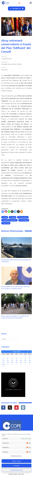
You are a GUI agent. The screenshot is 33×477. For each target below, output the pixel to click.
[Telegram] (15, 211)
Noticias (14, 64)
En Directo (16, 8)
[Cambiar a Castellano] (19, 3)
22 (25, 362)
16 (29, 360)
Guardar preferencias (16, 470)
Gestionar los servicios (16, 455)
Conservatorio (23, 217)
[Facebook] (2, 211)
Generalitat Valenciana (10, 220)
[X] (12, 211)
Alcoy (9, 64)
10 (3, 360)
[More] (21, 211)
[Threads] (18, 211)
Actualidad (4, 64)
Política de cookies (12, 474)
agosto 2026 (16, 351)
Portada (19, 64)
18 (8, 362)
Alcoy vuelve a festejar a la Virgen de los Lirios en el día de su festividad (15, 317)
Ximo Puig (6, 223)
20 (16, 362)
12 (12, 360)
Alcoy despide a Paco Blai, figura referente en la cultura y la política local (15, 287)
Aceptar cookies (16, 461)
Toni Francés (24, 220)
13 (16, 360)
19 (12, 362)
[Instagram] (5, 211)
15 (25, 360)
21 (21, 362)
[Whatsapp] (9, 211)
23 (29, 362)
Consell (13, 217)
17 (3, 362)
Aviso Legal (21, 474)
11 (8, 360)
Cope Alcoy (4, 69)
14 (21, 360)
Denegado (16, 465)
